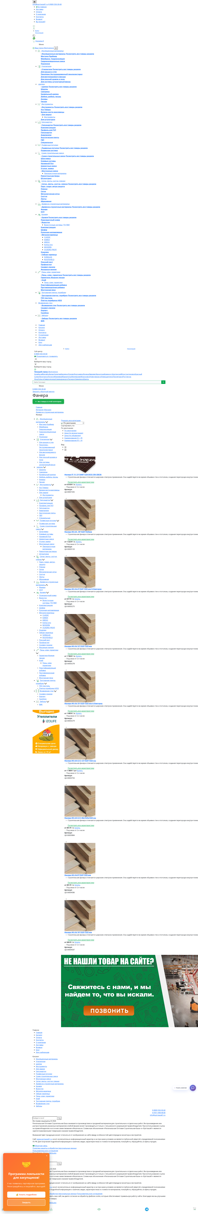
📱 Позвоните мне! (23, 623)
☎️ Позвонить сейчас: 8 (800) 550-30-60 (23, 629)
